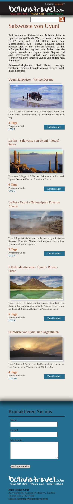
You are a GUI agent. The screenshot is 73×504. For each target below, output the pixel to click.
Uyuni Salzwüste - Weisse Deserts (30, 79)
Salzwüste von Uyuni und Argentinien (33, 332)
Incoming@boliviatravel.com (32, 498)
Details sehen (54, 127)
